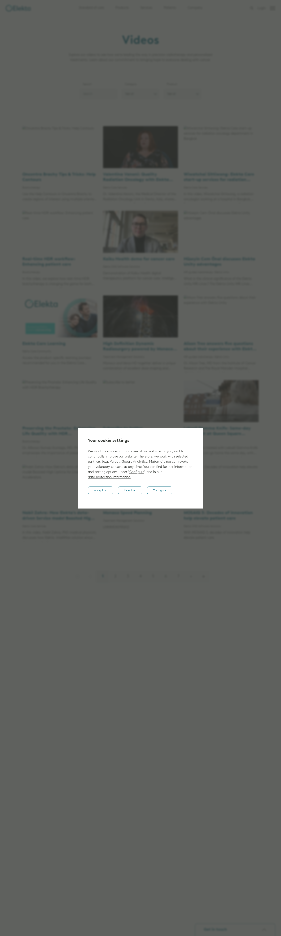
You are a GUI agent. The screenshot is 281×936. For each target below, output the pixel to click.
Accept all (100, 490)
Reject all (130, 490)
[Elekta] (18, 8)
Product (172, 84)
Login (261, 8)
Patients (170, 8)
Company (195, 8)
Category (131, 84)
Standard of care (91, 8)
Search (87, 84)
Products (122, 8)
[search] (251, 8)
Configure (136, 472)
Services (146, 8)
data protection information (109, 477)
